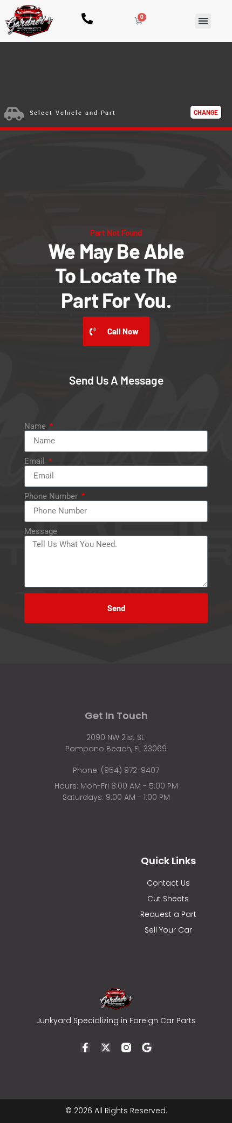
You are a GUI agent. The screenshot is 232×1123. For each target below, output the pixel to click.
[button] (203, 21)
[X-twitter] (106, 1047)
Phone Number (52, 496)
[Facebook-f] (85, 1047)
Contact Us (168, 883)
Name (36, 426)
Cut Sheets (168, 898)
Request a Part (168, 914)
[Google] (147, 1047)
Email (35, 461)
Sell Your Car (168, 930)
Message (40, 532)
